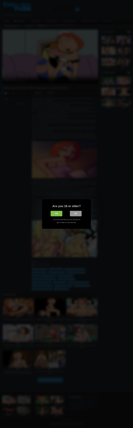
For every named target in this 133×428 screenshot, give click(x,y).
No (76, 213)
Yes (56, 213)
